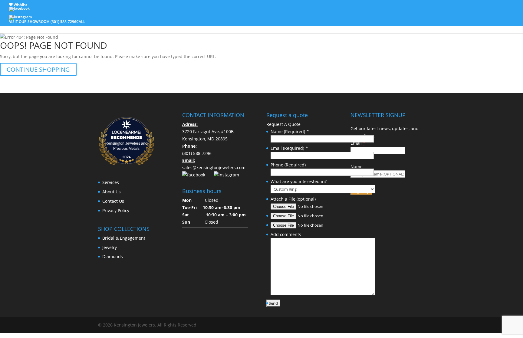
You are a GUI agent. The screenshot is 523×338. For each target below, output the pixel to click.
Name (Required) (290, 131)
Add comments (286, 234)
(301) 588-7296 (197, 153)
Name (356, 166)
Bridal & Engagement (150, 21)
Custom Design (258, 21)
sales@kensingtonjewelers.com (213, 167)
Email (357, 143)
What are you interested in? (299, 181)
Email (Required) (289, 148)
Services (318, 21)
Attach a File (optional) (293, 199)
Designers (224, 21)
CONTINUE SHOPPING (38, 69)
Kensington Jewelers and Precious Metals (126, 145)
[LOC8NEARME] (126, 130)
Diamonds (189, 21)
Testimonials (412, 21)
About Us (350, 21)
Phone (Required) (288, 165)
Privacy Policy (115, 210)
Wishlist (20, 4)
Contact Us (379, 21)
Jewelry (288, 21)
